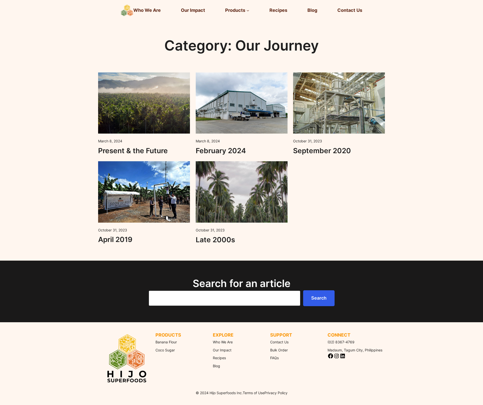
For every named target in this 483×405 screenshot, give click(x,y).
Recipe (218, 358)
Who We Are (223, 342)
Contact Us (279, 342)
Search (319, 298)
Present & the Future (133, 150)
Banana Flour (166, 342)
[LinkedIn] (343, 356)
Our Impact (222, 350)
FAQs (274, 358)
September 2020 (322, 150)
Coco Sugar (165, 350)
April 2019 (115, 239)
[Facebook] (331, 356)
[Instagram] (337, 356)
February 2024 (221, 150)
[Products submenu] (248, 10)
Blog (216, 366)
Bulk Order (279, 350)
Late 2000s (215, 239)
